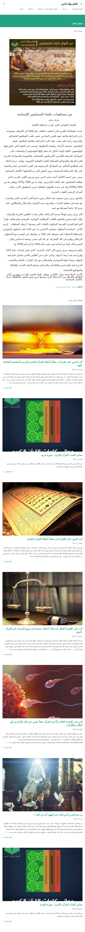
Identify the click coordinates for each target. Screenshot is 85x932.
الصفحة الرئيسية (78, 9)
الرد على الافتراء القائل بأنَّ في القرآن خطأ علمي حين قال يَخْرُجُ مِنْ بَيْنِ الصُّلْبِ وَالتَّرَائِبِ (46, 723)
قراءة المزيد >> (7, 388)
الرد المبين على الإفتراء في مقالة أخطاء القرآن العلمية (55, 539)
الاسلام (30, 9)
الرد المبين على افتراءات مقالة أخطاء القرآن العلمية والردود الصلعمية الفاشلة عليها (43, 363)
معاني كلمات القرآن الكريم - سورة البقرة (61, 904)
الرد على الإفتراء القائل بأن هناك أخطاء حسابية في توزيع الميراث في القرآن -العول (44, 630)
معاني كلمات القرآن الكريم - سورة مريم (62, 455)
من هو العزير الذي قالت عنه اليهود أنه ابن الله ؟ (58, 814)
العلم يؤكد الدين (69, 3)
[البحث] (3, 3)
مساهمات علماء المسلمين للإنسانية (66, 287)
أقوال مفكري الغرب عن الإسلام (47, 9)
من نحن (64, 9)
